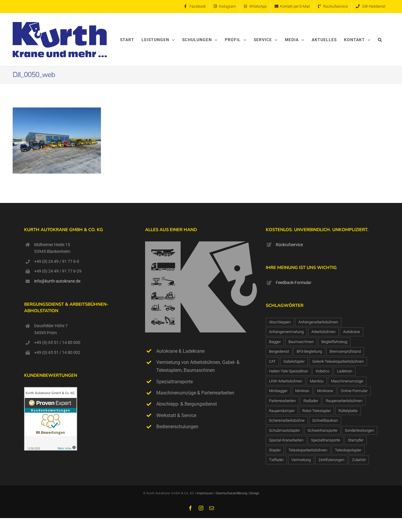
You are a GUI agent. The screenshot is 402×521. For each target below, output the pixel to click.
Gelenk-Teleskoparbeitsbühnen (338, 361)
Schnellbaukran (325, 420)
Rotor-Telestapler (316, 411)
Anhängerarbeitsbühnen (318, 322)
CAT (272, 361)
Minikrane (325, 391)
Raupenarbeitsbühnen (344, 401)
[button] (380, 39)
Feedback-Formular (293, 282)
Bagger (275, 342)
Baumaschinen (301, 342)
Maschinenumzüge (347, 381)
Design (254, 493)
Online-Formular (354, 391)
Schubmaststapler (284, 430)
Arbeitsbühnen (323, 332)
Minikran (302, 391)
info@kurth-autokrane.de (57, 281)
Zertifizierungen (331, 460)
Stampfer (355, 440)
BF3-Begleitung (309, 351)
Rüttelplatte (348, 411)
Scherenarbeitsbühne (287, 420)
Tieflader (276, 460)
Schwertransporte (322, 430)
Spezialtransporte (325, 440)
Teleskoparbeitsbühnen (307, 450)
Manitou (316, 381)
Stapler (275, 450)
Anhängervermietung (286, 332)
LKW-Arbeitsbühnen (285, 381)
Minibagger (278, 391)
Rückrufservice (289, 244)
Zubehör (359, 460)
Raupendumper (282, 411)
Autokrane (351, 332)
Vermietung (301, 460)
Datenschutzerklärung (232, 493)
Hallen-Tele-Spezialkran (288, 371)
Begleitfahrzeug (334, 342)
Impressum (205, 493)
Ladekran (344, 371)
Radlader (310, 401)
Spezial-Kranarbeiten (286, 440)
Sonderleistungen (359, 430)
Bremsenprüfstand (345, 351)
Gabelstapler (294, 361)
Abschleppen (280, 322)
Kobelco (322, 371)
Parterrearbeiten (282, 401)
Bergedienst (279, 351)
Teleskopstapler (348, 450)
